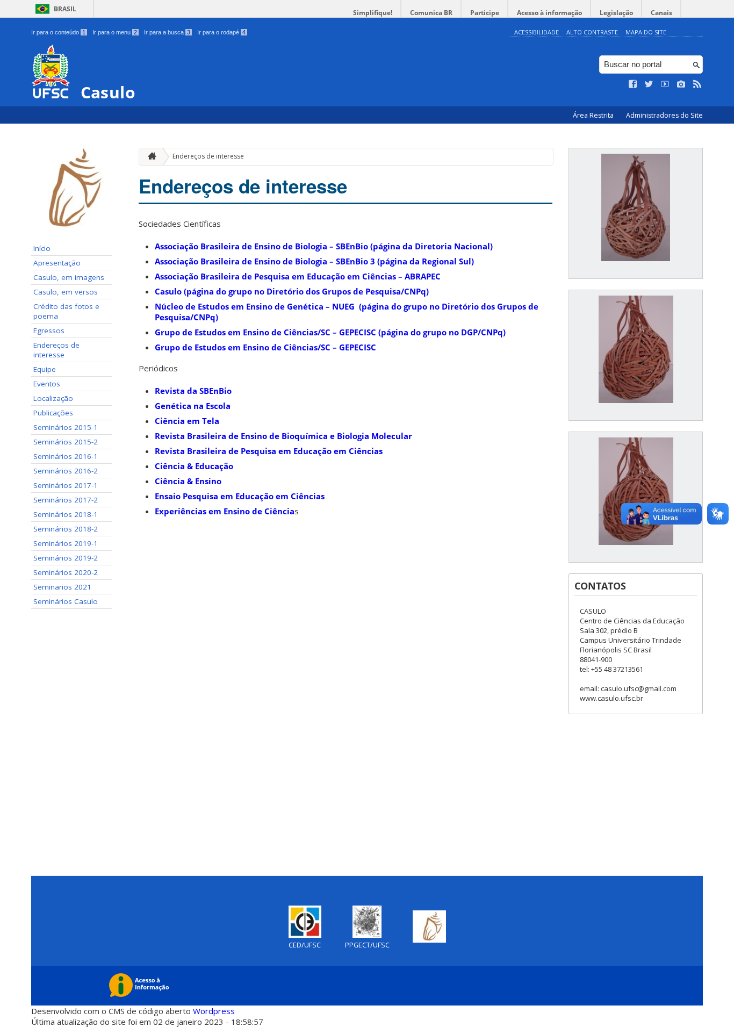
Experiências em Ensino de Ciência (224, 511)
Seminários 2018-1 (65, 514)
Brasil (65, 8)
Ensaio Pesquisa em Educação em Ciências (240, 496)
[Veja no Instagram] (681, 84)
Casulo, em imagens (68, 277)
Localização (53, 398)
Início (42, 248)
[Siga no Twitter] (649, 84)
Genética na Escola (193, 405)
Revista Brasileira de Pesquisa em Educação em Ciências (269, 451)
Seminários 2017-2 (65, 500)
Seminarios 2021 (62, 587)
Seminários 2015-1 (65, 427)
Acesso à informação (549, 12)
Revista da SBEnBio (193, 390)
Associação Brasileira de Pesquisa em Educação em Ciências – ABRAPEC (298, 276)
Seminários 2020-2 (65, 572)
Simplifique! (372, 12)
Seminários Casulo (65, 601)
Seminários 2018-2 (65, 529)
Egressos (48, 330)
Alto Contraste (592, 32)
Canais (661, 12)
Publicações (53, 413)
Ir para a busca (167, 32)
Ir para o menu (114, 32)
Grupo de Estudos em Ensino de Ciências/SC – (265, 347)
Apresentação (57, 263)
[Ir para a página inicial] (149, 156)
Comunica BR (431, 12)
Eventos (46, 384)
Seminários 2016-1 (65, 456)
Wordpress (214, 1011)
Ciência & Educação (194, 466)
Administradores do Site (664, 115)
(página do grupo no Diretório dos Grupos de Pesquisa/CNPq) (292, 291)
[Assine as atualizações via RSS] (697, 84)
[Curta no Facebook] (633, 84)
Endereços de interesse (56, 350)
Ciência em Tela (187, 420)
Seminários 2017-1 (65, 485)
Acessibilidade (536, 32)
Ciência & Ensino (188, 481)
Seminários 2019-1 (65, 543)
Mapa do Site (645, 32)
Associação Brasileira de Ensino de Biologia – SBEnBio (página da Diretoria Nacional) (324, 246)
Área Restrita (594, 115)
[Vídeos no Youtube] (665, 84)
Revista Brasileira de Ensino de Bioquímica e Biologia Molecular (283, 435)
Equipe (44, 369)
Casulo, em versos (65, 292)
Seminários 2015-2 (65, 442)
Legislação (616, 12)
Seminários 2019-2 (65, 558)
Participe (484, 12)
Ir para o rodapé (221, 32)
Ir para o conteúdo (58, 32)
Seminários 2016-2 (65, 471)
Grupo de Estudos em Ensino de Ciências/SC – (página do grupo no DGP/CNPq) (330, 332)
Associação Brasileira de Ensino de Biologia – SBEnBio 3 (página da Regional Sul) (314, 261)
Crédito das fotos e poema (66, 311)
